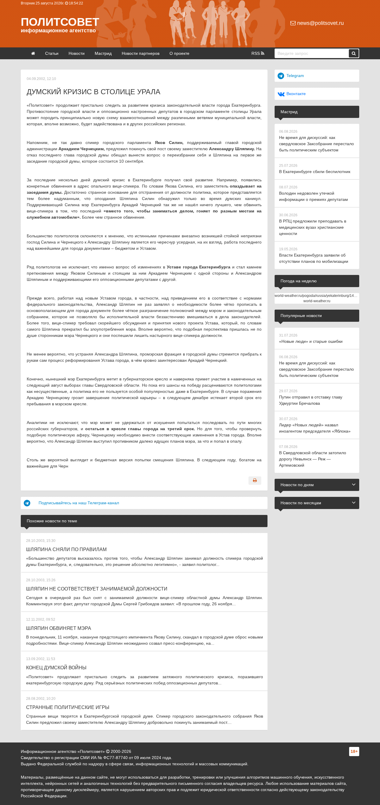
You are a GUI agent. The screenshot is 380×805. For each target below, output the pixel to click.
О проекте (179, 53)
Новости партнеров (140, 53)
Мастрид (103, 53)
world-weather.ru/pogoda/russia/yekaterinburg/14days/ (318, 296)
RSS (256, 53)
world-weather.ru (316, 301)
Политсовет (60, 22)
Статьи (51, 53)
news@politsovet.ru (320, 23)
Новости (77, 53)
